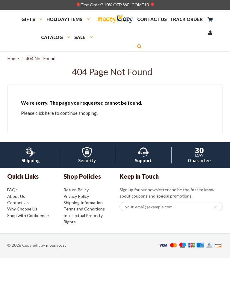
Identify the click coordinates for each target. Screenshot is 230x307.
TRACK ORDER (186, 19)
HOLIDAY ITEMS (64, 19)
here (49, 113)
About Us (16, 196)
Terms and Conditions (84, 208)
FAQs (12, 189)
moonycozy (56, 245)
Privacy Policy (76, 196)
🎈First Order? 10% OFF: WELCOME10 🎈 (115, 4)
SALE (79, 37)
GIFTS (28, 19)
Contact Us (18, 202)
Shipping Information (83, 202)
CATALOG (52, 37)
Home (13, 58)
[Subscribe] (215, 207)
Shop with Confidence (28, 215)
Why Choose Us (22, 208)
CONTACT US (152, 19)
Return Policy (76, 189)
